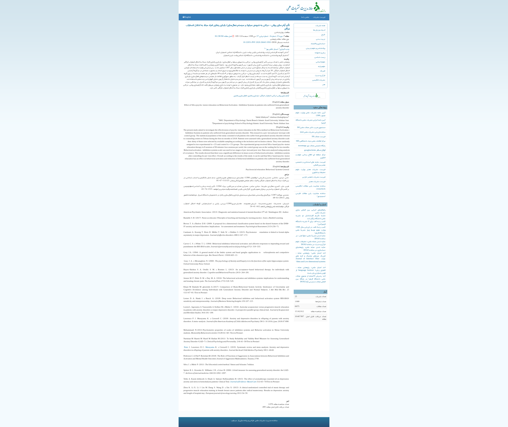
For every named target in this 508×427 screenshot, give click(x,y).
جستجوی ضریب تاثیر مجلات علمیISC (311, 127)
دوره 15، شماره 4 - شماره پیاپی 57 (270, 36)
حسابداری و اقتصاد (318, 43)
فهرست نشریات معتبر (317, 181)
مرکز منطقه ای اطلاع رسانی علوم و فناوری (310, 156)
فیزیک (322, 71)
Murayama (209, 347)
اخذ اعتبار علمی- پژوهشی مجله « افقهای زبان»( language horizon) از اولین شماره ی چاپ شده (310, 270)
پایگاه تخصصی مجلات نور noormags (311, 145)
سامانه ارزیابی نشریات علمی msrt (312, 132)
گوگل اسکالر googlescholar (314, 150)
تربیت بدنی (320, 39)
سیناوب (234, 420)
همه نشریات (320, 25)
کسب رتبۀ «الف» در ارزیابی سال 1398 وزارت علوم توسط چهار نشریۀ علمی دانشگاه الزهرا (310, 230)
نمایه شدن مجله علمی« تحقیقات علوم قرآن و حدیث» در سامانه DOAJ (310, 243)
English (187, 17)
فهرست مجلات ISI (318, 136)
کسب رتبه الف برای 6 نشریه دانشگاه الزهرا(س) (310, 222)
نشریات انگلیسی (318, 80)
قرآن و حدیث (320, 75)
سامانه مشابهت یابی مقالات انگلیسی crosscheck (310, 187)
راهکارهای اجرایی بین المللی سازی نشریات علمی (310, 211)
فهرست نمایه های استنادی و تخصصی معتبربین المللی (310, 163)
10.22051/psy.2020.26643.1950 (257, 42)
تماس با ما (305, 17)
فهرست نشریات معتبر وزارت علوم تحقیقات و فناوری (310, 170)
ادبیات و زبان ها (319, 30)
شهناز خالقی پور (272, 49)
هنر (323, 84)
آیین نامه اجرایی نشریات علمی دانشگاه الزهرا (310, 121)
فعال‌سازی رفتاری (240, 95)
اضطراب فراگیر (265, 95)
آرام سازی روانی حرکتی (280, 95)
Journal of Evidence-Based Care (243, 382)
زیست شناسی (319, 57)
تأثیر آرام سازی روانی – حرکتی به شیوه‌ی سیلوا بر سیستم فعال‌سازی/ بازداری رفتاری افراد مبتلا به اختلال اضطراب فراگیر (238, 27)
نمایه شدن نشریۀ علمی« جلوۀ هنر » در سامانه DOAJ (310, 237)
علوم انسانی (320, 62)
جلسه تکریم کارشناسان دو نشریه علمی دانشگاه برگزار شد (310, 217)
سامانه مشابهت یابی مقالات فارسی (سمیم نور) (310, 194)
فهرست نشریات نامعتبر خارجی (313, 177)
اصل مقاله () (223, 36)
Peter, (186, 347)
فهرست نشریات (319, 17)
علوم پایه (321, 66)
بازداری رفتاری (253, 95)
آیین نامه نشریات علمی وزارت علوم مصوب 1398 (310, 114)
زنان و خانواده (320, 52)
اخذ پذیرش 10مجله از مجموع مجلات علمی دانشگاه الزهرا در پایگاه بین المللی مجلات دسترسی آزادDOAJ (310, 279)
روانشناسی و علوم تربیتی (315, 48)
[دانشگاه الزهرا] (310, 95)
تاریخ (323, 34)
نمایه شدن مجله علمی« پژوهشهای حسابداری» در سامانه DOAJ (310, 248)
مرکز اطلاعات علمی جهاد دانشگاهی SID (310, 141)
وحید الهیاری (284, 49)
